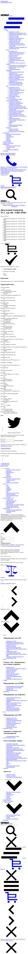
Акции (8, 139)
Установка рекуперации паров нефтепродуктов (16, 80)
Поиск (2, 824)
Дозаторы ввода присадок (15, 84)
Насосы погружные (14, 37)
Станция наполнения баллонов (16, 90)
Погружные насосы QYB (12, 493)
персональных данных (6, 445)
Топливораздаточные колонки (16, 38)
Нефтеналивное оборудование (16, 77)
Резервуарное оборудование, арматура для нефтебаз (16, 75)
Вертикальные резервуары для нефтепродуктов (16, 72)
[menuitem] (3, 153)
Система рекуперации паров (16, 43)
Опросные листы (10, 147)
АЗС (7, 30)
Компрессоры (12, 68)
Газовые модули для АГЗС (12, 507)
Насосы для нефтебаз (14, 78)
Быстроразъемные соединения (16, 114)
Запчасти (8, 127)
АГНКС (8, 64)
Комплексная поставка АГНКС (17, 66)
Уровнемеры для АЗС (14, 42)
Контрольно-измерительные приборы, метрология (16, 103)
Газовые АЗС (9, 499)
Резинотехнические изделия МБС (17, 106)
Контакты (8, 140)
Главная (5, 205)
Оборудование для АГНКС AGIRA (17, 65)
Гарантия (8, 512)
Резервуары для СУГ (14, 87)
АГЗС (7, 49)
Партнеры (8, 135)
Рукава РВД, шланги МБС (15, 105)
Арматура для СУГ (13, 55)
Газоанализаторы (13, 126)
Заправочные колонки (14, 69)
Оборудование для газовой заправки (15, 504)
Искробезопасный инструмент (16, 110)
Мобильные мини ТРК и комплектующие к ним (15, 40)
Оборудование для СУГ (12, 506)
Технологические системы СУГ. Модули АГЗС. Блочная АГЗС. (17, 53)
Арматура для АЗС (13, 35)
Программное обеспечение (15, 125)
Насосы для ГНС (13, 95)
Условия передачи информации (14, 509)
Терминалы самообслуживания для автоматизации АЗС (17, 48)
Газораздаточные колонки (15, 57)
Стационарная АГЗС (11, 500)
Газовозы (11, 61)
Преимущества (10, 136)
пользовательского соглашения (12, 546)
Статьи (8, 148)
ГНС (7, 86)
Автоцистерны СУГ (14, 94)
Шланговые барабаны (14, 118)
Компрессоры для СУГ (14, 88)
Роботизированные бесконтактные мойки (16, 758)
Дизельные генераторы (15, 101)
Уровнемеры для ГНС (14, 96)
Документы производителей (13, 145)
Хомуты (11, 122)
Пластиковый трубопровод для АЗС (18, 34)
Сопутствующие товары (12, 100)
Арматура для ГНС (14, 91)
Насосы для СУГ (13, 56)
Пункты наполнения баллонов (16, 60)
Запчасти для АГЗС (14, 130)
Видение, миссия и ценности (13, 134)
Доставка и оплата (10, 511)
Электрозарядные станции (15, 99)
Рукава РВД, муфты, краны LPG (17, 62)
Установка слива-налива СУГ (16, 92)
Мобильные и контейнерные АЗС (17, 33)
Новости (8, 138)
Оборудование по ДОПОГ (15, 112)
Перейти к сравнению (6, 583)
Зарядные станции (10, 97)
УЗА (10, 123)
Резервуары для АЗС (14, 31)
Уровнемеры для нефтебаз (15, 82)
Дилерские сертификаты (12, 149)
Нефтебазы (9, 70)
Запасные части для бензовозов (17, 131)
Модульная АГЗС (10, 502)
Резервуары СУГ (13, 51)
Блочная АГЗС (9, 503)
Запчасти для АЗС (13, 128)
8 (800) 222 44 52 (9, 940)
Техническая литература (15, 113)
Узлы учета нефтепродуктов (16, 83)
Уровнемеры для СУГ (14, 59)
